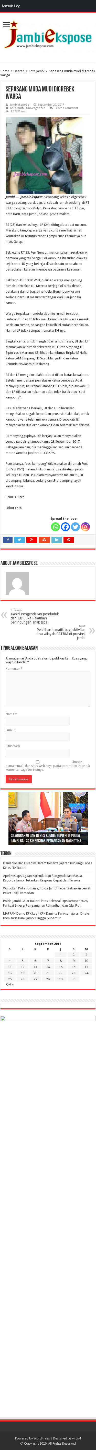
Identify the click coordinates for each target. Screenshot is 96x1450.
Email (11, 730)
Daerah (19, 71)
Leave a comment (66, 108)
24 (86, 973)
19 (22, 973)
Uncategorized (35, 108)
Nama (11, 714)
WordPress (42, 1438)
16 (73, 967)
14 (48, 967)
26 (22, 979)
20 (35, 973)
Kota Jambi (37, 71)
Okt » (10, 984)
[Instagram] (85, 526)
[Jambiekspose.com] (48, 34)
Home (5, 71)
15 (60, 967)
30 (73, 979)
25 (10, 979)
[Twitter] (75, 526)
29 (60, 979)
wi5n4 (76, 1438)
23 (73, 973)
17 (86, 967)
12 (22, 967)
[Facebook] (65, 526)
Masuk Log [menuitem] (11, 6)
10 (86, 961)
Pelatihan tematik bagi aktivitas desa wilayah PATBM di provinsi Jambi (60, 632)
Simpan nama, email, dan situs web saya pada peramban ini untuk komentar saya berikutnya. (48, 766)
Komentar (14, 669)
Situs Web (13, 746)
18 (10, 973)
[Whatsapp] (55, 526)
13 (35, 967)
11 (10, 967)
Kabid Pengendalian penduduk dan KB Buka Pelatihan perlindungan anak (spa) (35, 616)
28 (48, 979)
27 (35, 979)
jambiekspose (19, 104)
